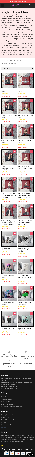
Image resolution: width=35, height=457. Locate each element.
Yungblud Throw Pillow (8, 63)
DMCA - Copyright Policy (8, 404)
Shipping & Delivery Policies (8, 415)
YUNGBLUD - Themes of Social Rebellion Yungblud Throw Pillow (8, 195)
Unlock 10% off (3, 449)
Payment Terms (5, 417)
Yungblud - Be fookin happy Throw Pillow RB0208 (24, 249)
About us (3, 396)
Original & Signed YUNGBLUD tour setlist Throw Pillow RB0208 (24, 277)
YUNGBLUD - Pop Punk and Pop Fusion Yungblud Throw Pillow (25, 222)
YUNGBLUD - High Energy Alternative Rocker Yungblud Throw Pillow (8, 222)
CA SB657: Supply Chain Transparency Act (13, 406)
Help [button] (32, 454)
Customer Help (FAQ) (7, 425)
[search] (30, 5)
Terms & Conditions (6, 399)
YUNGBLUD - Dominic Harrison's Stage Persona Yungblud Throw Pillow (25, 195)
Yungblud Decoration (14, 60)
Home (3, 60)
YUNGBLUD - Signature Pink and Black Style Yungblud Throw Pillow (26, 168)
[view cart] (32, 5)
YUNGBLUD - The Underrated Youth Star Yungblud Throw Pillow (7, 168)
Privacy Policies (5, 401)
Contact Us (4, 422)
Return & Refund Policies (8, 420)
